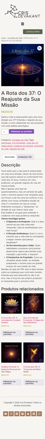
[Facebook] (16, 413)
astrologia (6, 143)
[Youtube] (5, 413)
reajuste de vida (16, 149)
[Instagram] (11, 413)
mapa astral (6, 146)
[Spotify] (22, 413)
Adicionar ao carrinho (21, 131)
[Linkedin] (33, 413)
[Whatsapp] (39, 413)
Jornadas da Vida (14, 38)
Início (3, 38)
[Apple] (28, 413)
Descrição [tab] (10, 157)
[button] (22, 24)
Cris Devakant (18, 143)
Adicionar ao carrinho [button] (9, 333)
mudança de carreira (23, 146)
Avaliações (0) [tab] (25, 157)
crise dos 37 (32, 143)
